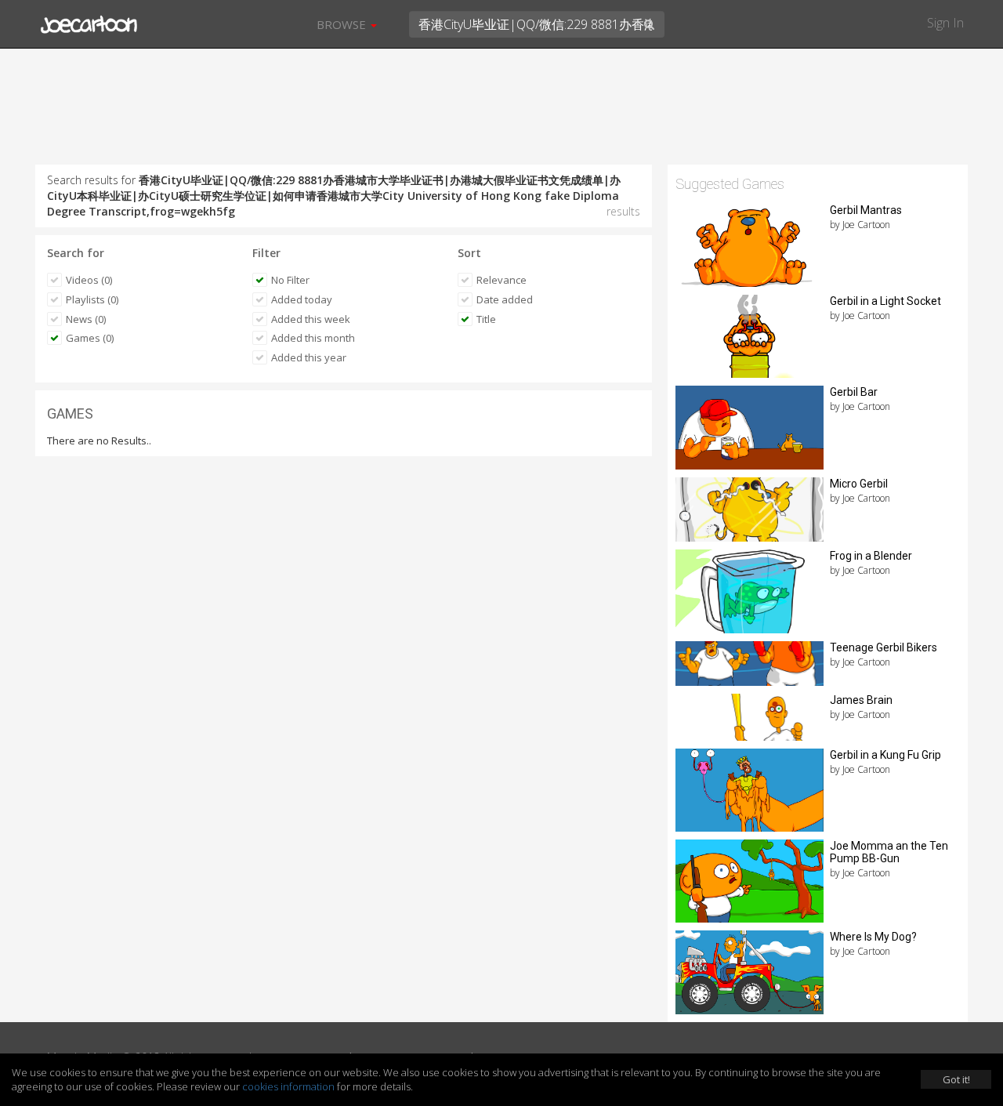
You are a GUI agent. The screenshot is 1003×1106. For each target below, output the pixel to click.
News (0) (86, 319)
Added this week (310, 319)
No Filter (290, 280)
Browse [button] (343, 24)
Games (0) (90, 338)
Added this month (313, 338)
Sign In (945, 22)
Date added (504, 299)
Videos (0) (89, 280)
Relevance (501, 280)
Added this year (308, 357)
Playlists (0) (92, 299)
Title (486, 319)
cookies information (288, 1086)
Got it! (956, 1079)
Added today (301, 299)
